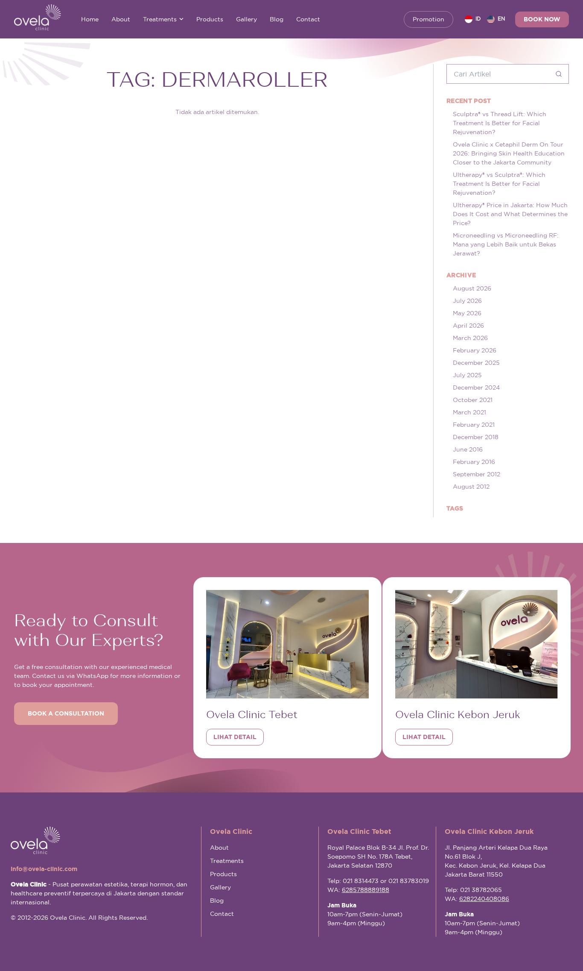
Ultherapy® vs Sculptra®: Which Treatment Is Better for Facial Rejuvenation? (499, 184)
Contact (308, 19)
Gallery (246, 19)
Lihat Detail (235, 737)
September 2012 (476, 474)
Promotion (428, 19)
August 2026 (472, 288)
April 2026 (468, 325)
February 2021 (474, 424)
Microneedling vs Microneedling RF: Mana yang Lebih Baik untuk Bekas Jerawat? (506, 244)
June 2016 (468, 449)
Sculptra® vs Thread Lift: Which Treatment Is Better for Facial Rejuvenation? (499, 123)
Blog (276, 19)
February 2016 (474, 462)
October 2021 (473, 400)
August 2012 (471, 486)
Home (90, 19)
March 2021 (469, 412)
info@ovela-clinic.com (44, 869)
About (120, 19)
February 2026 (474, 350)
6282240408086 (484, 899)
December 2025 (476, 363)
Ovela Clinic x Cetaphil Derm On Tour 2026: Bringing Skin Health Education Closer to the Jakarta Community (509, 153)
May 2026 (467, 313)
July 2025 (467, 375)
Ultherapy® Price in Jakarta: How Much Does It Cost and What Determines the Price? (510, 214)
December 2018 (475, 437)
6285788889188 (365, 890)
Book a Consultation (66, 713)
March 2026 (470, 338)
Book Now (542, 19)
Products (209, 19)
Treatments (160, 19)
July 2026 (467, 301)
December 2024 (476, 387)
